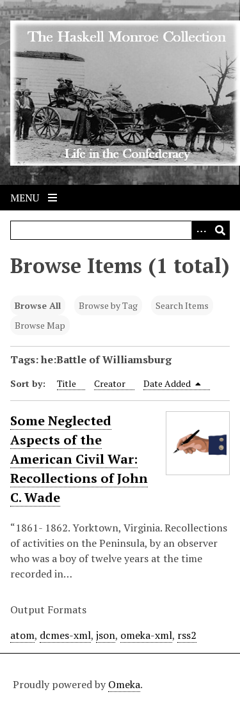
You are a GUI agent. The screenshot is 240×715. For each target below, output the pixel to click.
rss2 (186, 635)
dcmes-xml (65, 635)
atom (22, 635)
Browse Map (40, 325)
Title (66, 383)
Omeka (124, 684)
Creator (109, 383)
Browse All (38, 305)
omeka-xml (146, 635)
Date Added (168, 383)
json (105, 635)
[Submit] (220, 230)
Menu (26, 198)
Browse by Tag (108, 305)
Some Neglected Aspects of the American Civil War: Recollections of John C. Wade (79, 459)
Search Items (182, 305)
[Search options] (201, 230)
